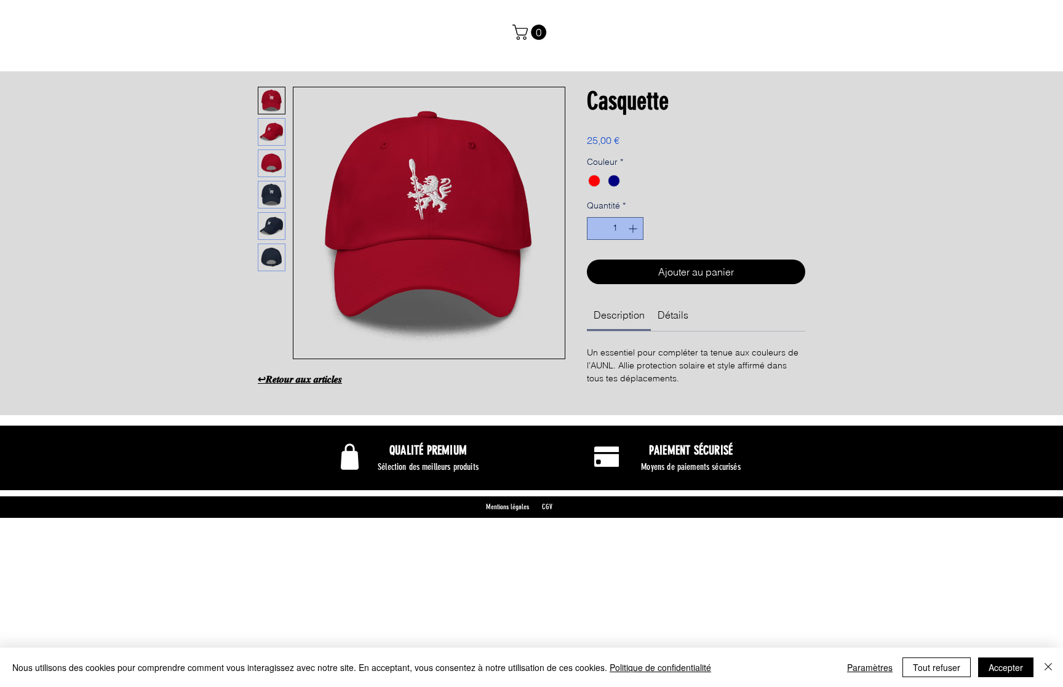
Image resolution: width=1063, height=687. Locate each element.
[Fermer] (1048, 667)
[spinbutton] (615, 228)
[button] (531, 32)
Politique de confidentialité (660, 667)
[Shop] (349, 457)
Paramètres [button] (870, 667)
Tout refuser (936, 667)
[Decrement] (596, 228)
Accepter (1006, 667)
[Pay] (606, 457)
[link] (619, 315)
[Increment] (634, 228)
